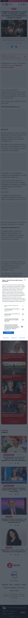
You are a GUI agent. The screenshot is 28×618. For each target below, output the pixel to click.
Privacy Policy (22, 337)
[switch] (22, 309)
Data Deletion (6, 337)
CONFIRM (8, 332)
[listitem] (14, 306)
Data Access (14, 337)
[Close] (25, 280)
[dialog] (14, 309)
